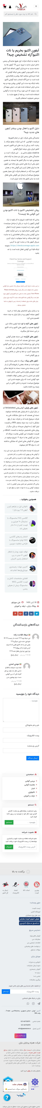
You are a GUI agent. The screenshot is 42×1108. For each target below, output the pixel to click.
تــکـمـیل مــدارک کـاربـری (29, 923)
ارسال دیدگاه (33, 758)
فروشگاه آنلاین (35, 912)
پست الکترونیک (33, 735)
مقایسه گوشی (29, 784)
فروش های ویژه (35, 936)
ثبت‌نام (6, 991)
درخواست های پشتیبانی (32, 946)
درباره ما (37, 972)
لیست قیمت (36, 908)
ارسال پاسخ (14, 655)
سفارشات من (36, 939)
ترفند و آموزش (19, 606)
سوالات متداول (35, 950)
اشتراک (9, 846)
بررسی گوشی (30, 781)
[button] (6, 7)
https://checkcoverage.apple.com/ (24, 245)
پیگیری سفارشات (34, 979)
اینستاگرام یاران (20, 1035)
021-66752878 (25, 1025)
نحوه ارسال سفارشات (33, 965)
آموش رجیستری (35, 969)
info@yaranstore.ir (24, 1029)
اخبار (33, 788)
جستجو (9, 822)
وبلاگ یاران (31, 606)
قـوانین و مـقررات (34, 962)
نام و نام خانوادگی (32, 725)
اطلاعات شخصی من (33, 942)
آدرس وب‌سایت (33, 745)
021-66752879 (25, 1021)
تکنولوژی (31, 792)
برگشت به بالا (18, 871)
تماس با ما (37, 976)
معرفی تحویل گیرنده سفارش (29, 919)
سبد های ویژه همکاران (33, 915)
